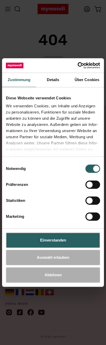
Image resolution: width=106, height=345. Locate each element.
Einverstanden (53, 240)
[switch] (92, 184)
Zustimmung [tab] (19, 79)
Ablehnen (53, 275)
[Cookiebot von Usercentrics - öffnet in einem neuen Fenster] (77, 65)
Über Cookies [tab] (87, 79)
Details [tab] (53, 79)
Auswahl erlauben (53, 257)
